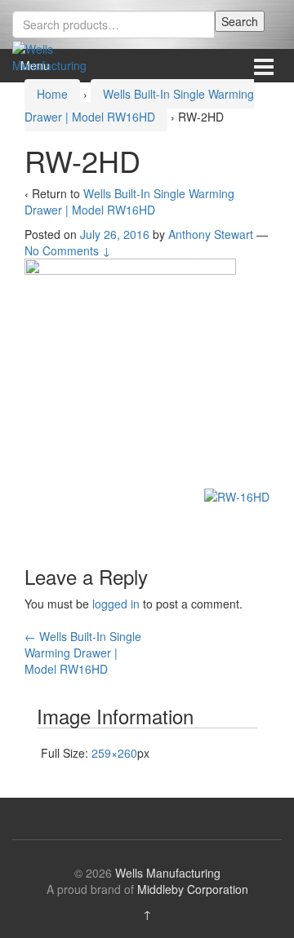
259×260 (114, 753)
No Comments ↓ (67, 250)
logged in (116, 603)
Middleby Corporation (192, 889)
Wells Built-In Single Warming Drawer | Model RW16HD (129, 201)
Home (52, 94)
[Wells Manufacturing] (53, 55)
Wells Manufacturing (167, 873)
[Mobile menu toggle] (264, 65)
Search (239, 21)
